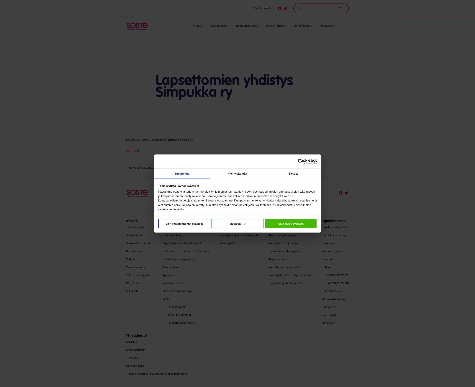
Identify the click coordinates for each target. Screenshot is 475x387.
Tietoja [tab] (293, 173)
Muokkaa (235, 223)
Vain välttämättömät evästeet (184, 223)
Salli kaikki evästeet (291, 223)
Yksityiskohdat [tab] (237, 173)
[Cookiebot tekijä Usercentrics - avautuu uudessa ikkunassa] (300, 161)
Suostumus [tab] (181, 173)
